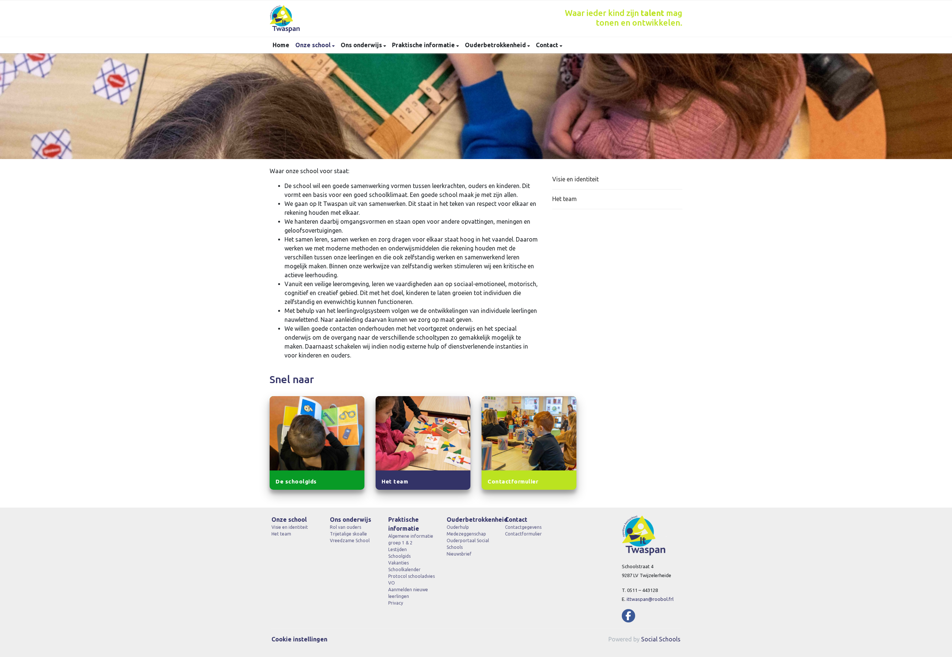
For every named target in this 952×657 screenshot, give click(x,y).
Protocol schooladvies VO (411, 579)
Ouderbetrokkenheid (496, 45)
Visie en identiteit (575, 179)
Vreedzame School (350, 540)
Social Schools (661, 639)
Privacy (395, 603)
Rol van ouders (345, 527)
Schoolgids (399, 556)
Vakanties (398, 562)
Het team (564, 198)
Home (281, 45)
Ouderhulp (458, 527)
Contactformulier (523, 533)
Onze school (313, 45)
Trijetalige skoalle (348, 533)
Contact (548, 45)
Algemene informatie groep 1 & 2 (410, 539)
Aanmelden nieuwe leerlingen (408, 593)
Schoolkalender (404, 569)
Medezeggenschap (466, 533)
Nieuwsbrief (459, 553)
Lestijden (397, 549)
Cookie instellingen (299, 639)
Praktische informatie (424, 45)
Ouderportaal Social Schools (468, 544)
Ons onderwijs (362, 45)
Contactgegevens (523, 527)
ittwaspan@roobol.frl (650, 599)
